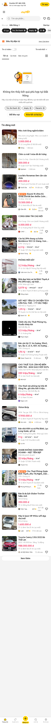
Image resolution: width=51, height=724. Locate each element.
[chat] (48, 18)
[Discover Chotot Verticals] (3, 11)
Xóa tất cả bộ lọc (34, 114)
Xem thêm (25, 558)
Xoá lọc (46, 25)
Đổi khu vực (14, 114)
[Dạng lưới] (46, 56)
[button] (2, 4)
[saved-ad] (44, 18)
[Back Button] (2, 18)
